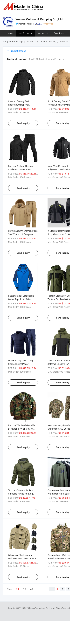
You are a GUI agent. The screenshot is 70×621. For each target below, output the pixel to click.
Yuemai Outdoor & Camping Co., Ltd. (39, 19)
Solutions (58, 33)
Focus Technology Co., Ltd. (41, 608)
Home (10, 33)
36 (24, 589)
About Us (43, 33)
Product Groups (17, 50)
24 (17, 589)
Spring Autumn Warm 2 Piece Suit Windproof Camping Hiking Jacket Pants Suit (22, 234)
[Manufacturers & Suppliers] (23, 6)
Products (27, 33)
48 (31, 589)
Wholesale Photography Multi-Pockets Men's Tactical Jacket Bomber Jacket (22, 558)
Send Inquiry (23, 123)
